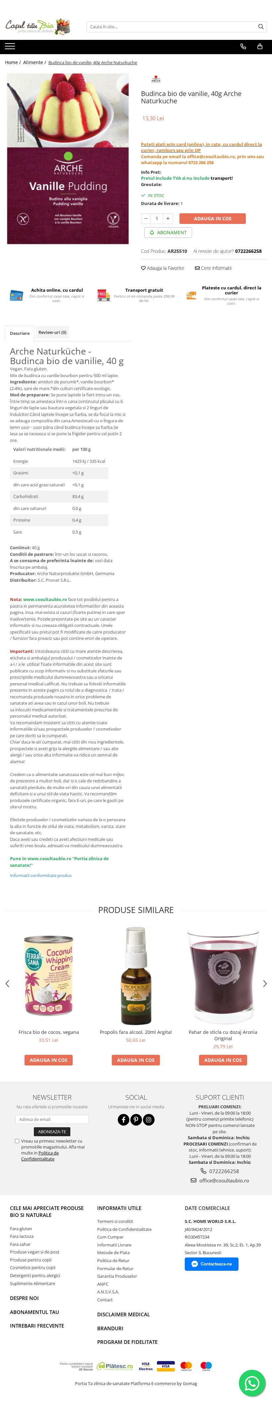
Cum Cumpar (110, 1237)
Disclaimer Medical (123, 1314)
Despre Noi (24, 1298)
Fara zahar (20, 1244)
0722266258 (223, 1171)
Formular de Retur (115, 1268)
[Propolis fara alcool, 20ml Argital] (136, 976)
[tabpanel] (68, 159)
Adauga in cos (213, 218)
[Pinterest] (136, 1120)
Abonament (171, 232)
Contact (105, 1300)
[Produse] (11, 48)
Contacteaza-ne (216, 1263)
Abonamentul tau (34, 1312)
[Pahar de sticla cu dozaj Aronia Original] (223, 976)
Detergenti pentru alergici (35, 1275)
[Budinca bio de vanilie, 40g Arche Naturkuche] (68, 159)
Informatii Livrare (114, 1245)
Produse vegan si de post (34, 1252)
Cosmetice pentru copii (32, 1267)
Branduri (110, 1328)
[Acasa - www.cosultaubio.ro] (38, 26)
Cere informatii (216, 268)
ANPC (102, 1284)
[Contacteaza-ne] (243, 46)
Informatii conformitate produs (41, 875)
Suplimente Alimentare (32, 1283)
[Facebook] (123, 1120)
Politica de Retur (113, 1260)
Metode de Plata (113, 1252)
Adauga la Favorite (165, 268)
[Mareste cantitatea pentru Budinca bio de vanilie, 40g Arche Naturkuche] (168, 218)
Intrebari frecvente (37, 1325)
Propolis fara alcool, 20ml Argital (136, 1032)
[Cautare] (261, 26)
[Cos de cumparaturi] (260, 46)
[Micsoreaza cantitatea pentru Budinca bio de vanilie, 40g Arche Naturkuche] (146, 218)
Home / (13, 62)
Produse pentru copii (30, 1260)
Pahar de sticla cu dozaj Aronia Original (223, 1035)
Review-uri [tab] (52, 332)
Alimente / (35, 62)
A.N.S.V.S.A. (108, 1292)
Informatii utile (119, 1208)
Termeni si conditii (115, 1221)
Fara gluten (21, 1229)
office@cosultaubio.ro (223, 1180)
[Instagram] (149, 1120)
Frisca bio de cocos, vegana (49, 1032)
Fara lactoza (22, 1236)
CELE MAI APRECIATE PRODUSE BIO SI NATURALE (47, 1211)
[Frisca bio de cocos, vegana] (48, 976)
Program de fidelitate (127, 1342)
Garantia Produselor (117, 1276)
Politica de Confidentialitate (40, 1156)
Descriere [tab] (20, 333)
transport (221, 178)
